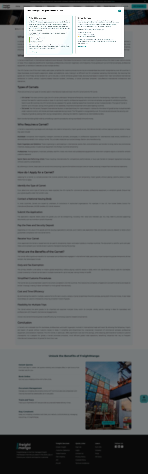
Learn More (33, 52)
